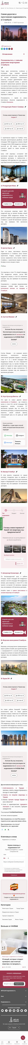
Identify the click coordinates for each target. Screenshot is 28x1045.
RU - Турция (12, 1028)
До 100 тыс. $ (8, 124)
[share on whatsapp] (2, 49)
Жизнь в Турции (19, 919)
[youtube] (2, 1010)
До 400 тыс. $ (9, 129)
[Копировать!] (2, 68)
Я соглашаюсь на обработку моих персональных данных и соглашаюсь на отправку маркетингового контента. (13, 870)
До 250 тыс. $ (20, 124)
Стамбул (8, 204)
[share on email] (12, 49)
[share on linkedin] (7, 49)
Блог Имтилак (10, 8)
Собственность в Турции (13, 788)
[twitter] (10, 1010)
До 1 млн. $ (20, 129)
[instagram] (14, 1010)
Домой (2, 8)
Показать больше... (18, 443)
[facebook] (6, 1010)
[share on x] (9, 49)
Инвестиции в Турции (7, 908)
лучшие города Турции (16, 800)
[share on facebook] (4, 49)
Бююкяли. (10, 102)
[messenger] (21, 1010)
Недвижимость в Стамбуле (9, 839)
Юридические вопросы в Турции (10, 912)
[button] (5, 858)
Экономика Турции (7, 919)
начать (14, 344)
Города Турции (20, 908)
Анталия (19, 204)
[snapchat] (25, 1010)
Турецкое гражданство (8, 916)
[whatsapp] (18, 1010)
